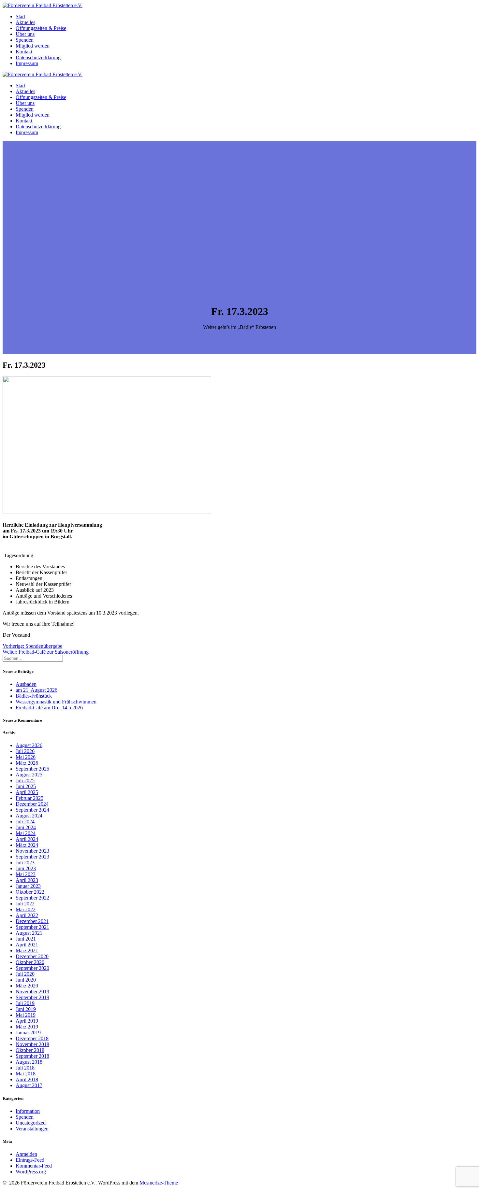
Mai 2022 (26, 909)
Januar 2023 (28, 886)
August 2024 (29, 815)
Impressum (27, 63)
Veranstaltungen (32, 1128)
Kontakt (24, 51)
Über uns (25, 34)
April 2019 (27, 1021)
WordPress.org (31, 1171)
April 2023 (27, 880)
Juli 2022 (25, 903)
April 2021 (27, 944)
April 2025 (27, 792)
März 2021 (27, 950)
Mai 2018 (26, 1073)
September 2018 (32, 1056)
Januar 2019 (28, 1032)
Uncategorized (31, 1123)
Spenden (25, 40)
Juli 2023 (25, 862)
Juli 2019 (25, 1003)
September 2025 (32, 769)
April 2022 (27, 915)
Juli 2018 (25, 1067)
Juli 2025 (25, 780)
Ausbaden (26, 684)
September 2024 (32, 810)
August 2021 (29, 933)
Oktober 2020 (30, 962)
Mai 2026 (26, 757)
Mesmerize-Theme (158, 1182)
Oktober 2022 (30, 892)
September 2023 (32, 856)
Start (20, 16)
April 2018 (27, 1079)
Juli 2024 (25, 821)
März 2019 (27, 1026)
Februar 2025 (29, 798)
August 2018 (29, 1062)
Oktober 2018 (30, 1050)
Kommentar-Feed (34, 1166)
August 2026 (29, 745)
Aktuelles (25, 22)
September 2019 (32, 997)
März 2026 (27, 763)
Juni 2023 (26, 868)
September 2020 (32, 968)
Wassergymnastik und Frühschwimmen (56, 701)
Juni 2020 (26, 980)
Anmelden (26, 1154)
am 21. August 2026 (36, 690)
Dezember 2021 (32, 921)
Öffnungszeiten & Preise (41, 28)
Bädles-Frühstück (34, 696)
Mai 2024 (26, 833)
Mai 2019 (26, 1015)
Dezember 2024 (32, 804)
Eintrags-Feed (30, 1160)
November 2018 (32, 1044)
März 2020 (27, 985)
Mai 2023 (26, 874)
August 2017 (29, 1085)
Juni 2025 (26, 786)
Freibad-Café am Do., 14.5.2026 (49, 707)
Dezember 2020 (32, 956)
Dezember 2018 (32, 1038)
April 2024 (27, 839)
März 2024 (27, 845)
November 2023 (32, 851)
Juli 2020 (25, 974)
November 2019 (32, 991)
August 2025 (29, 774)
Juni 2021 (26, 939)
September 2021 (32, 927)
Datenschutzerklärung (38, 57)
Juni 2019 (26, 1009)
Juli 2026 (25, 751)
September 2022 (32, 897)
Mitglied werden (33, 46)
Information (28, 1111)
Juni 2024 (26, 827)
